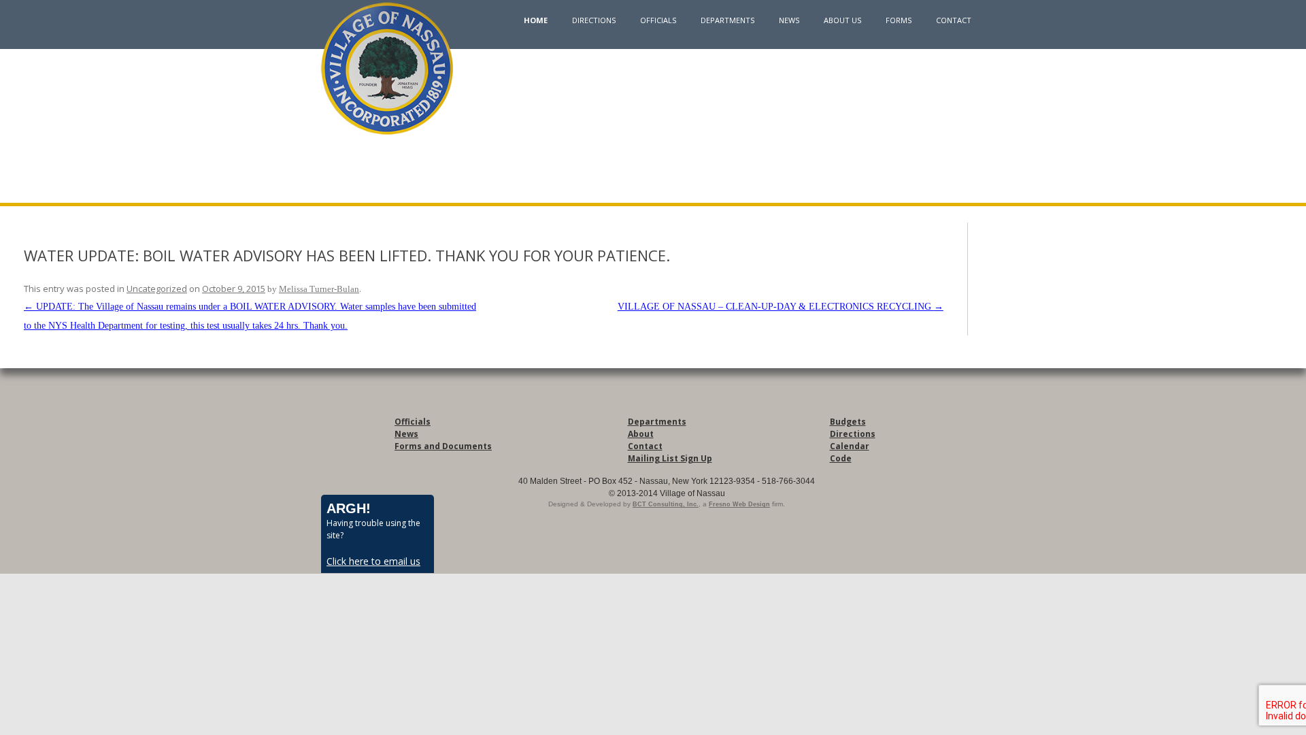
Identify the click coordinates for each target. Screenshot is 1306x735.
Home (536, 20)
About (641, 434)
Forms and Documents (443, 446)
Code (841, 458)
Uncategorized (157, 288)
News (789, 20)
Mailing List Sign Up (670, 458)
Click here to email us (373, 561)
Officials (658, 20)
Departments (727, 20)
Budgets (848, 421)
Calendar (849, 446)
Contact (953, 20)
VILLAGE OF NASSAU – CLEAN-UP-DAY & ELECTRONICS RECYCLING (780, 306)
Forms (898, 20)
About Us (842, 20)
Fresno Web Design (739, 504)
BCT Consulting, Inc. (666, 504)
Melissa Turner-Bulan (319, 289)
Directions (594, 20)
